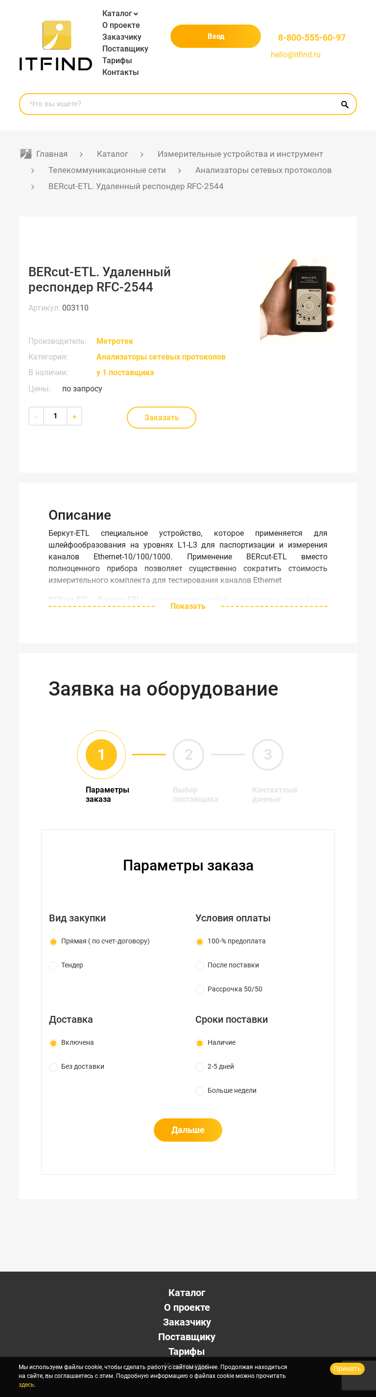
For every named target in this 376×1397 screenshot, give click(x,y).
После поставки (233, 965)
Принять (347, 1369)
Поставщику (125, 48)
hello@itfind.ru (296, 54)
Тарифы (117, 60)
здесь (26, 1384)
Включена (77, 1042)
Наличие (221, 1042)
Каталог (117, 13)
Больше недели (232, 1090)
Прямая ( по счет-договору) (105, 941)
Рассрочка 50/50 (235, 989)
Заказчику (121, 37)
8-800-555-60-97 (312, 37)
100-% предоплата (237, 941)
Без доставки (82, 1066)
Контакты (120, 72)
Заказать (161, 417)
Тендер (72, 965)
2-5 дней (221, 1066)
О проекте (121, 25)
